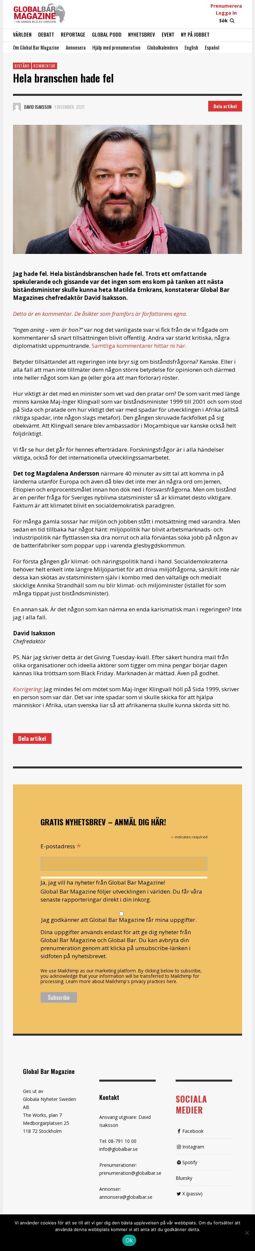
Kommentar (44, 66)
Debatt (46, 34)
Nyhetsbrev (141, 34)
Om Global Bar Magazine (36, 47)
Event (168, 34)
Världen (22, 34)
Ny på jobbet (195, 34)
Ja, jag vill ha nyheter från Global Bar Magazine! (103, 882)
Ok (129, 1240)
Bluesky (184, 1178)
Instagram (193, 1147)
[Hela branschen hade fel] (127, 189)
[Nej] (246, 1233)
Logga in (226, 13)
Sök (223, 20)
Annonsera (76, 47)
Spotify (189, 1162)
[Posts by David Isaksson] (17, 107)
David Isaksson (37, 107)
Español (212, 47)
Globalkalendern (162, 47)
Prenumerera (226, 6)
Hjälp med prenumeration (116, 47)
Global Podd (107, 34)
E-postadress (61, 845)
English (191, 47)
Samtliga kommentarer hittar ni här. (139, 345)
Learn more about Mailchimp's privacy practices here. (121, 981)
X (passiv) (192, 1193)
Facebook (193, 1131)
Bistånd (22, 66)
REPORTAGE (73, 34)
